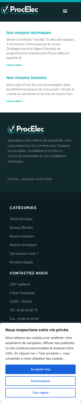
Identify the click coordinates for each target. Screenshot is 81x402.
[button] (64, 10)
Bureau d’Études (21, 227)
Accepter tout (40, 369)
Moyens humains (22, 236)
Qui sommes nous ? (24, 253)
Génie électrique (21, 219)
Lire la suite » (14, 65)
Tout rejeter (40, 392)
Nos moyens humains (26, 78)
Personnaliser (40, 381)
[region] (40, 362)
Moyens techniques (23, 245)
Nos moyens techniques (28, 33)
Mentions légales (21, 262)
